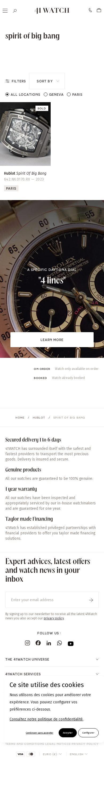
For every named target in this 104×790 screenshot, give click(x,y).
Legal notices (58, 743)
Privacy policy (85, 743)
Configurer (88, 732)
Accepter (68, 732)
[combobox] (47, 81)
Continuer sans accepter (39, 732)
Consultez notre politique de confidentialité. (46, 719)
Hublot (39, 417)
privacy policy (54, 618)
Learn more (52, 340)
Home (20, 417)
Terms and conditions (24, 743)
